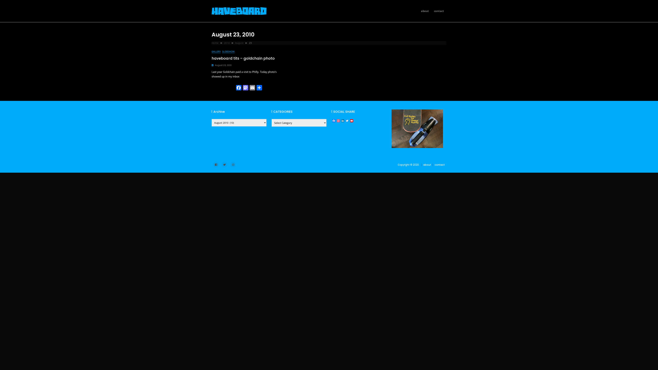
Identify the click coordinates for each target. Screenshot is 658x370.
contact (439, 11)
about (425, 11)
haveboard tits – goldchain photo (243, 58)
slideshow (228, 51)
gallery (216, 51)
